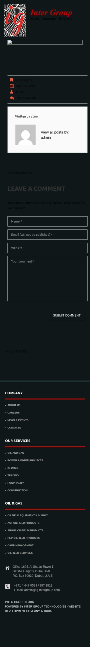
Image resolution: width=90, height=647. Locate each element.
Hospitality (16, 483)
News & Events (18, 420)
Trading (13, 475)
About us (14, 405)
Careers (14, 412)
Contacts (14, 427)
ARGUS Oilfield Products (26, 530)
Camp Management (21, 545)
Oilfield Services (20, 553)
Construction (18, 490)
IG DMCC (13, 467)
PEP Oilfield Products (24, 537)
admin (20, 92)
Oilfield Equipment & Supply (28, 515)
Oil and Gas (16, 453)
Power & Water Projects (25, 460)
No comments (26, 98)
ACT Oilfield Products (24, 523)
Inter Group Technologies (45, 606)
